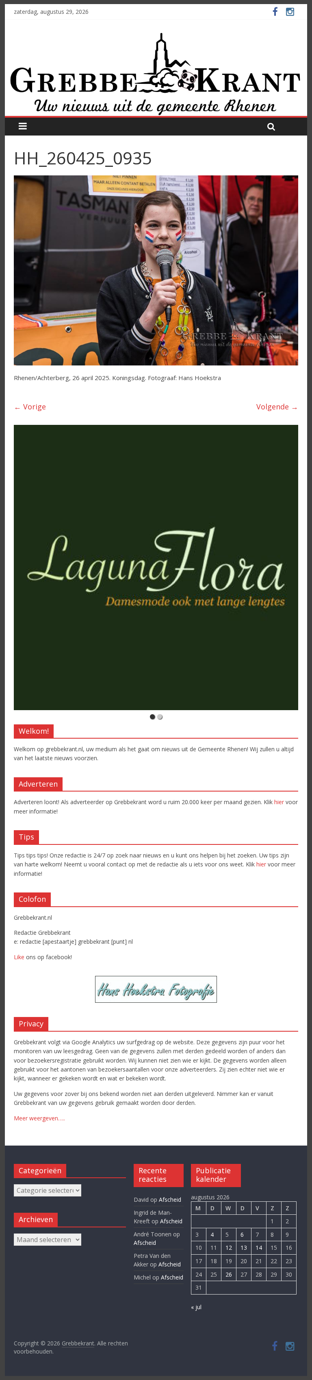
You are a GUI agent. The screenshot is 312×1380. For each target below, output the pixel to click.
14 (259, 1247)
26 (228, 1274)
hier (279, 802)
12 (228, 1247)
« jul (196, 1307)
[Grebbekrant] (156, 73)
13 (243, 1247)
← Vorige (30, 406)
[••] (156, 567)
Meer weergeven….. (39, 1118)
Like (19, 957)
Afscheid (170, 1199)
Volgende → (277, 406)
